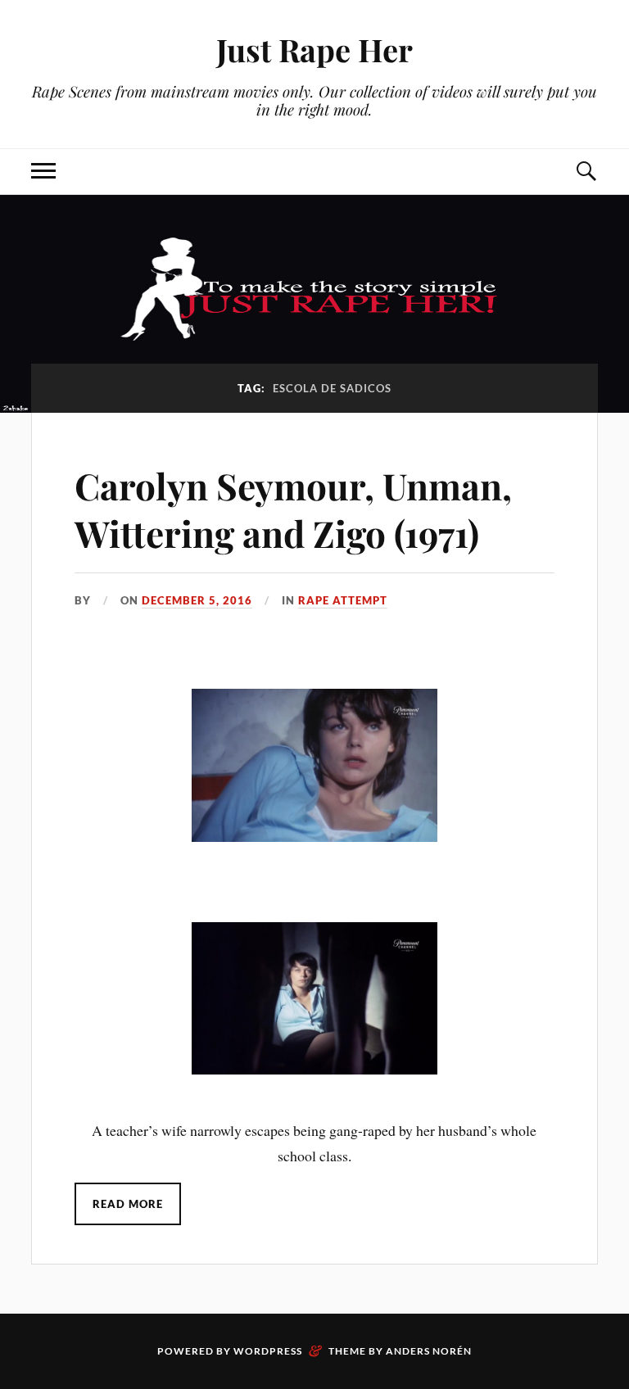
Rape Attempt (342, 600)
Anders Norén (429, 1351)
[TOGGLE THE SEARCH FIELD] (585, 171)
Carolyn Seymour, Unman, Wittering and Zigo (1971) (293, 508)
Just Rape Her (314, 49)
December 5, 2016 (197, 600)
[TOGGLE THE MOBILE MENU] (43, 171)
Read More (128, 1203)
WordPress (267, 1351)
